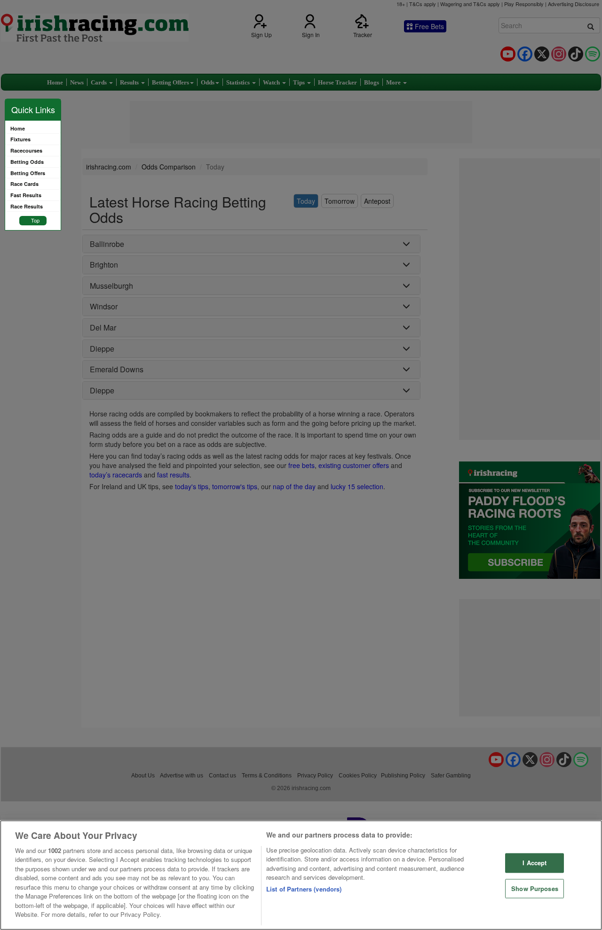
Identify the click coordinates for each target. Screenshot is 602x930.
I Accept (535, 862)
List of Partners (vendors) (303, 888)
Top (35, 220)
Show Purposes (534, 888)
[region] (301, 875)
